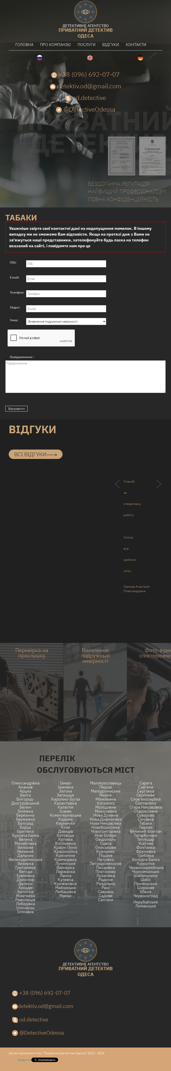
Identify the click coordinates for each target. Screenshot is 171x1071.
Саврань (105, 892)
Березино (25, 815)
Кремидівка (65, 860)
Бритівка (25, 831)
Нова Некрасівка (105, 823)
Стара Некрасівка (145, 807)
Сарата (145, 783)
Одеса (105, 843)
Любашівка (65, 892)
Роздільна (105, 884)
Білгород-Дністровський (25, 801)
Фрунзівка (145, 851)
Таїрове (146, 827)
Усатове (145, 843)
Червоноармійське (145, 868)
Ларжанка (65, 872)
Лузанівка (105, 876)
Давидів (65, 831)
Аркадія (25, 888)
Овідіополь (106, 839)
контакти (136, 44)
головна (24, 44)
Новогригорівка (105, 831)
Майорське (65, 888)
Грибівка (146, 855)
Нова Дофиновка (106, 819)
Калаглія (65, 807)
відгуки (110, 44)
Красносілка (65, 851)
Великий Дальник (25, 853)
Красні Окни (65, 847)
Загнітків (25, 892)
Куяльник (105, 851)
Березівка (25, 819)
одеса (86, 31)
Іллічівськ (25, 908)
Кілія (65, 827)
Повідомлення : (22, 357)
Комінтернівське (65, 815)
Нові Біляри (105, 835)
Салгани (105, 900)
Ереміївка (25, 876)
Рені (106, 888)
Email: (14, 277)
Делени (25, 884)
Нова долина (105, 815)
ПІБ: (13, 262)
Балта (25, 795)
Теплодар (145, 839)
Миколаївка (105, 811)
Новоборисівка (106, 827)
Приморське (145, 884)
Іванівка (65, 787)
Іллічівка (25, 912)
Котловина (65, 843)
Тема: (14, 320)
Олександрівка (25, 783)
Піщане (105, 855)
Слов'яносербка (146, 799)
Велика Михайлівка (25, 841)
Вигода (25, 872)
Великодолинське (25, 860)
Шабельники (146, 876)
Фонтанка (145, 847)
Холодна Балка (145, 860)
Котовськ (65, 835)
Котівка (65, 839)
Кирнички (65, 823)
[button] (20, 492)
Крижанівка (65, 884)
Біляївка (25, 811)
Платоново (106, 872)
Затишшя (65, 795)
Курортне (146, 864)
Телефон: (17, 292)
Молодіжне (105, 807)
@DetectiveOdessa (88, 109)
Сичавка (145, 819)
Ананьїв (25, 787)
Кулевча (65, 880)
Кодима (65, 819)
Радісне (105, 880)
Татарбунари (145, 835)
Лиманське (145, 906)
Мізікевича (106, 799)
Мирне (105, 795)
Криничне (65, 855)
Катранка (105, 803)
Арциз (25, 791)
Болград (25, 823)
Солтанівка (145, 803)
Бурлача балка (25, 835)
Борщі (25, 827)
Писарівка (105, 868)
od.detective (88, 97)
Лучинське (65, 864)
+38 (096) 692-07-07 (88, 74)
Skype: (15, 307)
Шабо (145, 880)
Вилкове (25, 847)
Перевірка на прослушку (31, 652)
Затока (65, 791)
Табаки (145, 823)
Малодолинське (105, 791)
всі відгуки (30, 454)
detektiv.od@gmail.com (88, 86)
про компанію (55, 44)
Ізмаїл (65, 783)
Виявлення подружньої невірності (95, 655)
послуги (86, 44)
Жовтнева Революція (25, 898)
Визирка (25, 864)
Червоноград (145, 896)
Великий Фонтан (146, 831)
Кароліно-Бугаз (65, 799)
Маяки (65, 896)
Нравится (24, 1060)
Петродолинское (105, 864)
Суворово (146, 815)
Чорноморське (145, 872)
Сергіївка (145, 791)
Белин (25, 807)
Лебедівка (25, 904)
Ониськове (105, 847)
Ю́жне (145, 892)
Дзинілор (25, 880)
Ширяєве (145, 888)
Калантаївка (65, 803)
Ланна (65, 876)
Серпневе (145, 795)
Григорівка (25, 868)
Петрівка (105, 860)
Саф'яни (145, 787)
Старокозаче (146, 811)
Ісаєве (65, 811)
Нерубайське (145, 902)
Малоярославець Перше (105, 785)
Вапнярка (65, 868)
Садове (105, 896)
